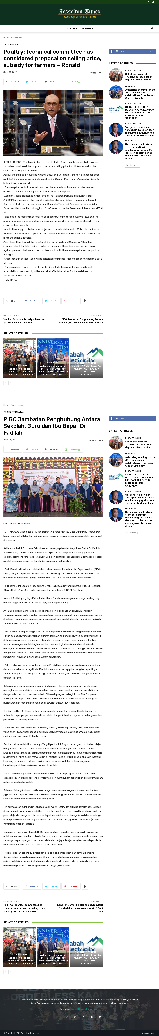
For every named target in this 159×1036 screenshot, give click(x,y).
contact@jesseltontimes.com (85, 1009)
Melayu (86, 28)
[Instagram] (67, 1017)
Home (6, 37)
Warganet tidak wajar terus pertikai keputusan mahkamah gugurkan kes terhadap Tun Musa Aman (139, 131)
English (70, 28)
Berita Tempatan (19, 365)
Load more (131, 165)
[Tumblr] (92, 1017)
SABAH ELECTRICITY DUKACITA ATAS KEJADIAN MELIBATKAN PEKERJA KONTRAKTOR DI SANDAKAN (86, 369)
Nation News (16, 37)
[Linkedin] (75, 1017)
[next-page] (10, 383)
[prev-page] (5, 383)
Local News (52, 362)
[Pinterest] (84, 1017)
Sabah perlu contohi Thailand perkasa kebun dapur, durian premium (19, 371)
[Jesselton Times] (79, 15)
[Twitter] (153, 2)
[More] (85, 301)
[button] (152, 28)
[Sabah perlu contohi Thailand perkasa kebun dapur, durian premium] (19, 358)
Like (151, 51)
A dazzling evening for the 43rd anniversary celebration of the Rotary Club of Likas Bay (53, 370)
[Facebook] (148, 2)
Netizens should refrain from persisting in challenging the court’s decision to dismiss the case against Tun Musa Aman (139, 151)
